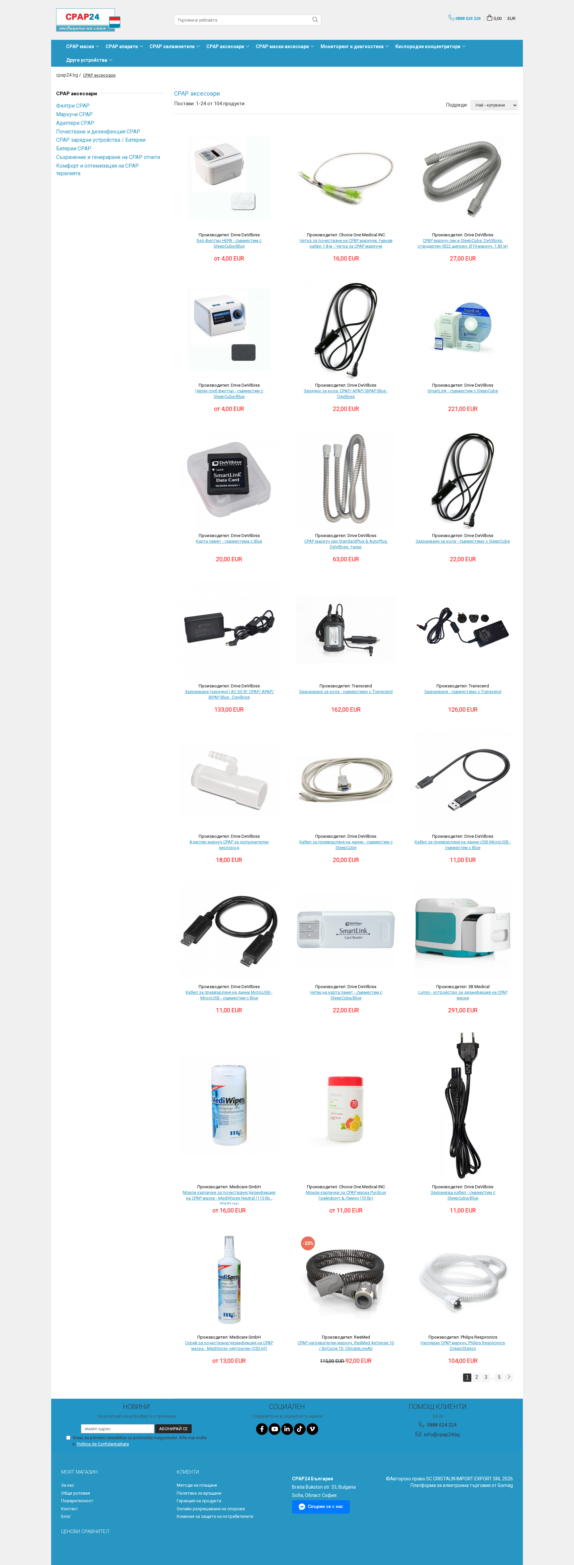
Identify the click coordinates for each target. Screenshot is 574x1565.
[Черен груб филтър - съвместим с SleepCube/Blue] (229, 329)
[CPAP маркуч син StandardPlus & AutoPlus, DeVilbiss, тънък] (346, 479)
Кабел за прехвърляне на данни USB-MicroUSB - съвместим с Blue (463, 844)
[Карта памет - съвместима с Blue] (229, 479)
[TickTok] (300, 1429)
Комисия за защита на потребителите (215, 1516)
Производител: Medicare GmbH (229, 1186)
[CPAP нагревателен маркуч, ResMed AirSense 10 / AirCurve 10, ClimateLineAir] (346, 1281)
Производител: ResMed (346, 1337)
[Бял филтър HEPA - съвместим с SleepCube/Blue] (229, 177)
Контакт (69, 1508)
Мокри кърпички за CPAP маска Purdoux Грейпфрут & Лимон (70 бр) (346, 1195)
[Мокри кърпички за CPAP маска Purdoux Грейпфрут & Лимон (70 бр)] (346, 1106)
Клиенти (188, 1472)
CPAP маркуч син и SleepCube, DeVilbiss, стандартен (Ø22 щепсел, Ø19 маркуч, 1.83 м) (463, 243)
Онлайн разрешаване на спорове (211, 1508)
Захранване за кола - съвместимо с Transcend (346, 691)
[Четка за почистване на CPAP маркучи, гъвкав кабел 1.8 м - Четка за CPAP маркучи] (346, 178)
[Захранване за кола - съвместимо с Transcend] (346, 630)
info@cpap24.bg (441, 1435)
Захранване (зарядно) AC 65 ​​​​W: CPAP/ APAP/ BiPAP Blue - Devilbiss (229, 694)
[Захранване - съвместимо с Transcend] (463, 630)
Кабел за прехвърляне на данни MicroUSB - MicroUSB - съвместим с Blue (229, 995)
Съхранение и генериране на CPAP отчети (108, 157)
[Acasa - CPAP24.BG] (89, 20)
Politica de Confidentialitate (103, 1444)
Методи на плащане (197, 1485)
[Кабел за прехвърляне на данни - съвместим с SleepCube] (346, 780)
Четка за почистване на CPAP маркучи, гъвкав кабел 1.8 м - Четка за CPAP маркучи (346, 243)
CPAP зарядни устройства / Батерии (100, 140)
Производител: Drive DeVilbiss (229, 234)
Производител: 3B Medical (463, 986)
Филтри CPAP (73, 106)
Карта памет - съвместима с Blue (229, 541)
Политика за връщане (199, 1493)
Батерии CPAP (73, 148)
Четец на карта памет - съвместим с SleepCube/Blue (346, 995)
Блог (66, 1516)
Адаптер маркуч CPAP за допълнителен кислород (229, 844)
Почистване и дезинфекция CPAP (98, 131)
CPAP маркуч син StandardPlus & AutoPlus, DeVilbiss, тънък (346, 544)
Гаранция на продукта (199, 1500)
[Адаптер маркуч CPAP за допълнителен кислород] (229, 780)
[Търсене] (315, 20)
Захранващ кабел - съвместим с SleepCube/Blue (462, 1195)
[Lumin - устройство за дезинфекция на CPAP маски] (463, 930)
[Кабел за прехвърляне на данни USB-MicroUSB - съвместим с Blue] (463, 780)
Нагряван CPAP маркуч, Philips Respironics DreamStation (463, 1345)
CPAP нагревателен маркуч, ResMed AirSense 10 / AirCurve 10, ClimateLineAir (346, 1345)
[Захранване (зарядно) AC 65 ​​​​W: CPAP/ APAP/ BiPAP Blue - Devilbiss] (229, 630)
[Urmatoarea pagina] (508, 1377)
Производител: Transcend (346, 685)
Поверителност (77, 1500)
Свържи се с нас (325, 1506)
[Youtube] (274, 1429)
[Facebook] (262, 1429)
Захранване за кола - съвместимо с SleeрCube (463, 541)
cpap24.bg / (69, 75)
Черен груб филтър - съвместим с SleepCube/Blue (229, 393)
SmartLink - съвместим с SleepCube (463, 390)
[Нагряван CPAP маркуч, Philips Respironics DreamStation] (463, 1281)
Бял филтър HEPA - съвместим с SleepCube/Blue (229, 243)
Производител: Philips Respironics (463, 1337)
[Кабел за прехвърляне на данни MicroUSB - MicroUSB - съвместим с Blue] (229, 930)
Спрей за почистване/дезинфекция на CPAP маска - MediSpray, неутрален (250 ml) (229, 1345)
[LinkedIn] (287, 1429)
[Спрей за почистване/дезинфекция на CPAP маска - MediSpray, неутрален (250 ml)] (229, 1281)
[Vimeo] (312, 1429)
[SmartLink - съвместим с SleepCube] (463, 329)
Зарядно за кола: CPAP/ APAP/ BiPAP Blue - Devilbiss (346, 393)
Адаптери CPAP (75, 123)
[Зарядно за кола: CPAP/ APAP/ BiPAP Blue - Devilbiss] (346, 329)
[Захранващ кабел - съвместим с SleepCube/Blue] (463, 1106)
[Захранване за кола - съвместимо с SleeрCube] (463, 479)
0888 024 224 (441, 1425)
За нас (67, 1485)
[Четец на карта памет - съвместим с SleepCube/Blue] (346, 930)
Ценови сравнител (85, 1531)
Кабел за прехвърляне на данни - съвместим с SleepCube (346, 844)
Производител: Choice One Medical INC (346, 234)
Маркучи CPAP (74, 114)
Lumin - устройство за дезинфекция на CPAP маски (463, 995)
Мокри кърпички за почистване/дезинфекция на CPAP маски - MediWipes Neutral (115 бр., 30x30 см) (229, 1197)
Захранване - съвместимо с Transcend (462, 691)
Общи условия (75, 1493)
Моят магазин (79, 1472)
